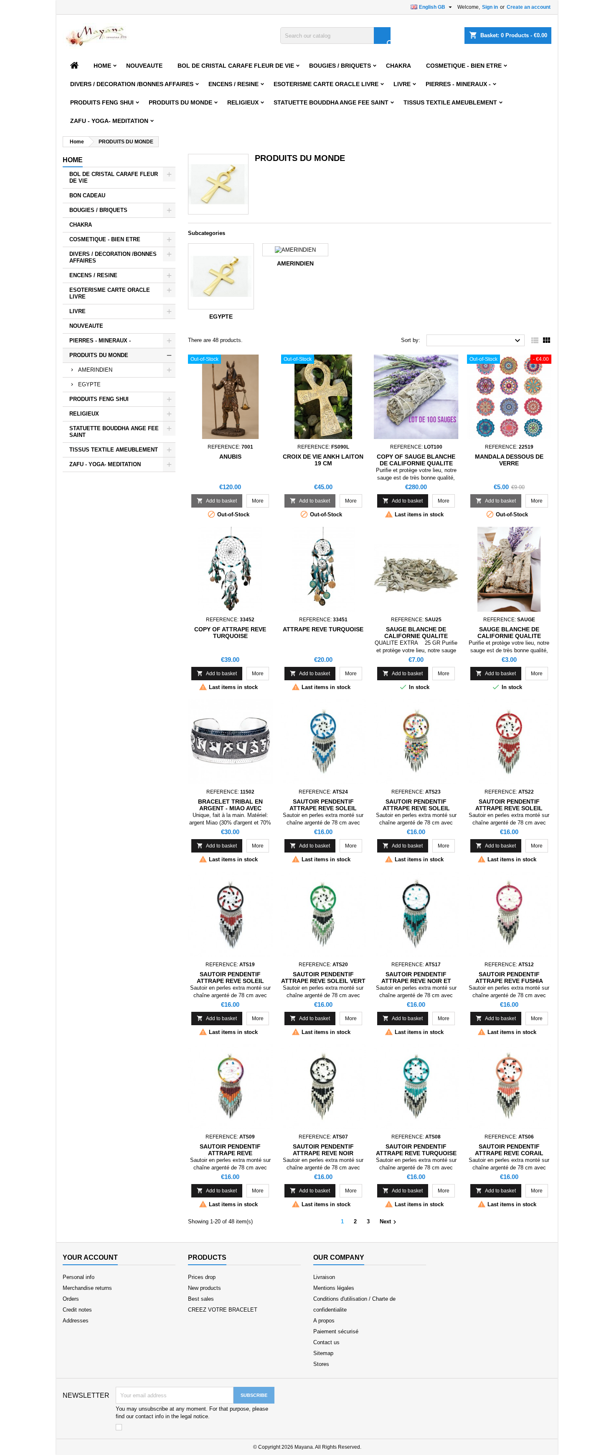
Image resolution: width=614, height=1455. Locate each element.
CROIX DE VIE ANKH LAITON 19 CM (323, 460)
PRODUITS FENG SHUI (102, 102)
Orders (71, 1299)
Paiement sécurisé (335, 1331)
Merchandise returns (87, 1288)
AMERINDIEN (95, 370)
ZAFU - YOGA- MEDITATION (109, 120)
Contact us (326, 1342)
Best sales (201, 1299)
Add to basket (217, 501)
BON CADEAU (87, 195)
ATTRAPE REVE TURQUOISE (323, 629)
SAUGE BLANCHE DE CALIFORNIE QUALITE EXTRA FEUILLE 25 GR (416, 636)
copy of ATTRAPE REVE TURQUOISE (230, 632)
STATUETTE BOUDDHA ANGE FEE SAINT (331, 102)
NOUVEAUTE (144, 65)
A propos (324, 1320)
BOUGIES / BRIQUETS (340, 65)
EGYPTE (89, 384)
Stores (321, 1364)
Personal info (78, 1277)
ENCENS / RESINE (233, 84)
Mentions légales (333, 1288)
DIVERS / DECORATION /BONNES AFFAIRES (131, 84)
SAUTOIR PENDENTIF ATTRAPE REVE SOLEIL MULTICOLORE (416, 808)
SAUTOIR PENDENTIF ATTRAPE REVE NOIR (323, 1149)
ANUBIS (230, 456)
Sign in (490, 7)
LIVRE (402, 84)
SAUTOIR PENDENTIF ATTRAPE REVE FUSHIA (509, 977)
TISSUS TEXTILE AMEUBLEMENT (450, 102)
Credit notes (77, 1310)
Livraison (324, 1277)
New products (204, 1288)
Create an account (529, 7)
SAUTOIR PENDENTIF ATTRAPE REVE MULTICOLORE (230, 1153)
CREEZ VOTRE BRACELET (222, 1310)
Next (389, 1222)
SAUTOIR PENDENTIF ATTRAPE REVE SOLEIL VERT (323, 977)
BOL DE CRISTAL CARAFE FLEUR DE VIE (236, 65)
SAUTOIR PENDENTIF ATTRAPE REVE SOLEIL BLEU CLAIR (323, 808)
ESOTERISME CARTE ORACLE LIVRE (326, 84)
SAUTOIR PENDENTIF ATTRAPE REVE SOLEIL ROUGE (509, 808)
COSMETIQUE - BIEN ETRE (464, 65)
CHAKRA (398, 65)
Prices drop (202, 1277)
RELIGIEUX (243, 102)
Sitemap (323, 1353)
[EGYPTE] (221, 276)
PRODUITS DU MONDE (180, 102)
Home (102, 65)
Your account (90, 1257)
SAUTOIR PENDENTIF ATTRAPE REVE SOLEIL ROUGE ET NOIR (230, 981)
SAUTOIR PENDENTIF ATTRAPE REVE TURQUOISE (416, 1149)
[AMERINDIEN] (295, 249)
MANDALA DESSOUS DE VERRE (509, 460)
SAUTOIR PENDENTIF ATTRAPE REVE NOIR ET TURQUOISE (416, 981)
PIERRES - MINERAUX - (458, 84)
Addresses (76, 1320)
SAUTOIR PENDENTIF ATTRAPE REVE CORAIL (509, 1149)
